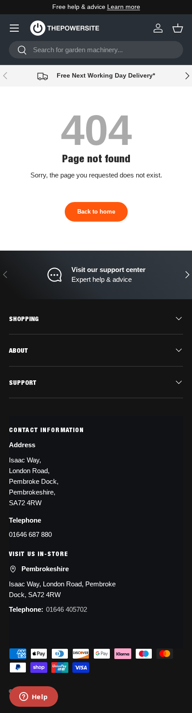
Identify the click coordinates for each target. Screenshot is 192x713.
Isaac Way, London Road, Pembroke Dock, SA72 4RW (62, 589)
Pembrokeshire (45, 569)
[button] (178, 28)
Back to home (96, 211)
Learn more (123, 7)
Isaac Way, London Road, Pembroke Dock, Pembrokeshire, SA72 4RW (33, 481)
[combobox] (96, 49)
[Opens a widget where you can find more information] (33, 697)
